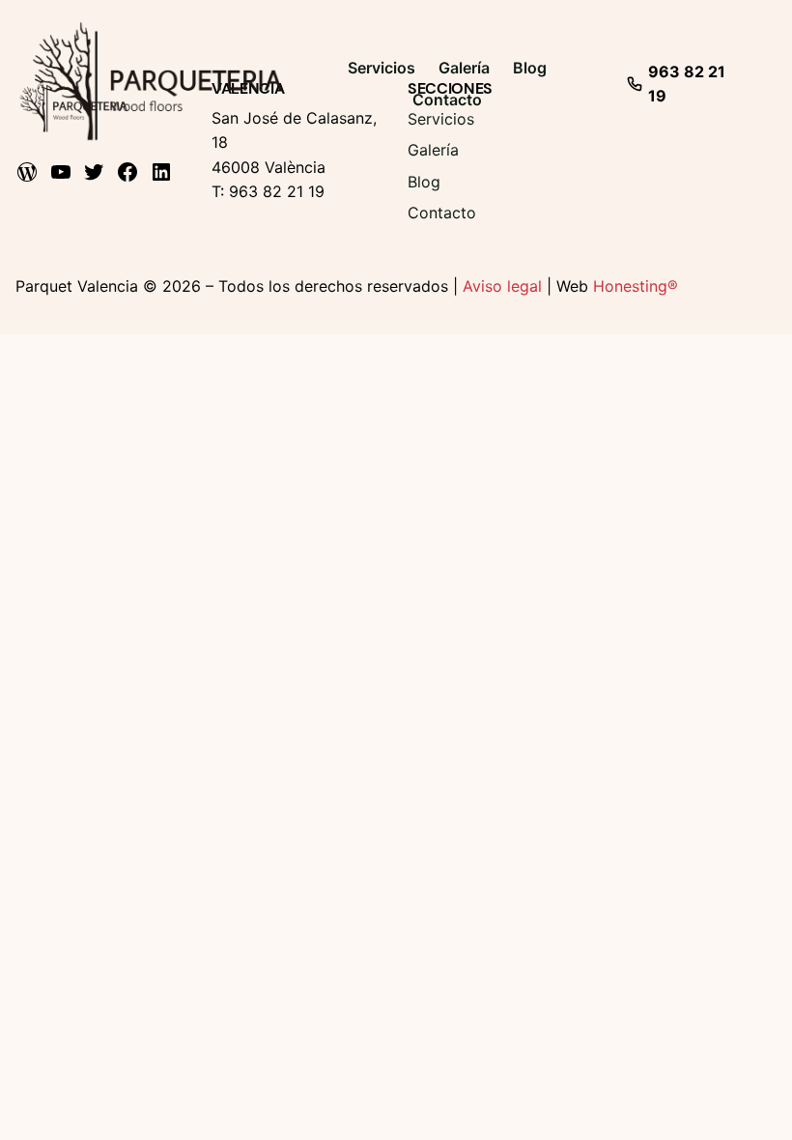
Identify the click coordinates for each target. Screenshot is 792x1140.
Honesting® (635, 286)
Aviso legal (502, 286)
